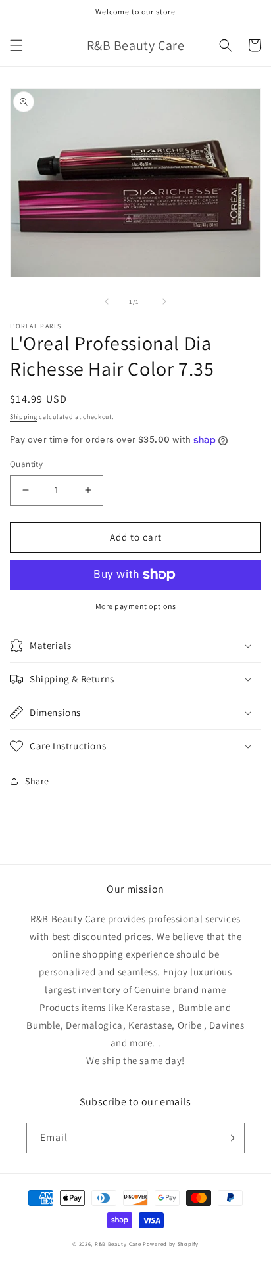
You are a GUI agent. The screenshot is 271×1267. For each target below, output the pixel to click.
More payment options (135, 606)
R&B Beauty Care (118, 1243)
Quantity (26, 464)
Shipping (23, 416)
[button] (16, 45)
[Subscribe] (229, 1138)
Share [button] (37, 781)
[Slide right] (164, 301)
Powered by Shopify (171, 1243)
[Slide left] (106, 301)
